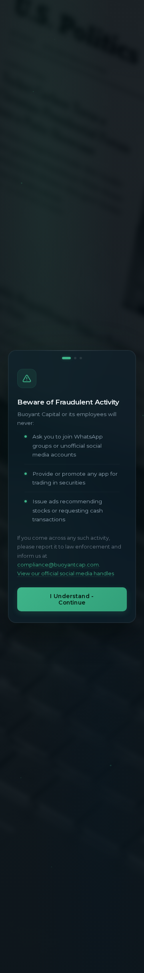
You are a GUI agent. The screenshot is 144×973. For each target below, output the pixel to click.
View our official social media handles (65, 574)
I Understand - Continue (72, 599)
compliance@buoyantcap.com (58, 565)
